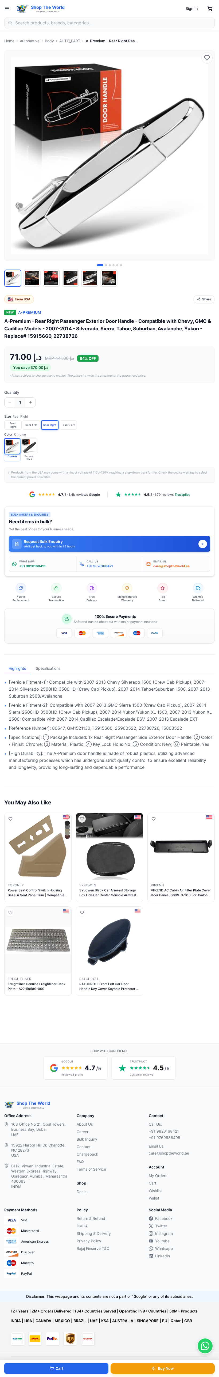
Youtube (162, 1241)
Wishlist (155, 1190)
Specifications (48, 668)
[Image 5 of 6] (117, 265)
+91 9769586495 (164, 1137)
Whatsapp (164, 1248)
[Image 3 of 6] (110, 265)
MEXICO (62, 1320)
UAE (94, 1320)
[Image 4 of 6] (113, 265)
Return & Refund (91, 1218)
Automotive (30, 41)
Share (206, 299)
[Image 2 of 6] (106, 265)
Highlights (17, 668)
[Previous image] (11, 155)
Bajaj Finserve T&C (93, 1248)
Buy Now (166, 1368)
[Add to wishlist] (207, 57)
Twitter (161, 1226)
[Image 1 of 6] (100, 265)
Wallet (154, 1198)
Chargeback (87, 1154)
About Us (85, 1124)
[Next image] (207, 155)
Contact (84, 1146)
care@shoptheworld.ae (169, 1153)
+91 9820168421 (164, 1131)
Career (82, 1131)
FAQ (80, 1161)
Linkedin (162, 1256)
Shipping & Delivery (94, 1233)
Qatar (176, 1320)
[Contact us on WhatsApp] (205, 1345)
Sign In (192, 8)
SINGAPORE (148, 1320)
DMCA (82, 1226)
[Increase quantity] (30, 402)
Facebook (164, 1218)
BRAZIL (80, 1320)
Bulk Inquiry (87, 1139)
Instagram (164, 1233)
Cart (59, 1368)
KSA (105, 1320)
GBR (188, 1320)
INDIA (16, 1320)
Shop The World (48, 7)
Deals (81, 1191)
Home (9, 41)
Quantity (11, 392)
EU (164, 1320)
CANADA (43, 1320)
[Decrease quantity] (10, 402)
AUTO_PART (69, 41)
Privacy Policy (89, 1241)
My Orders (158, 1175)
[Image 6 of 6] (121, 265)
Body (49, 41)
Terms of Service (91, 1169)
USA (28, 1320)
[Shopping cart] (210, 8)
